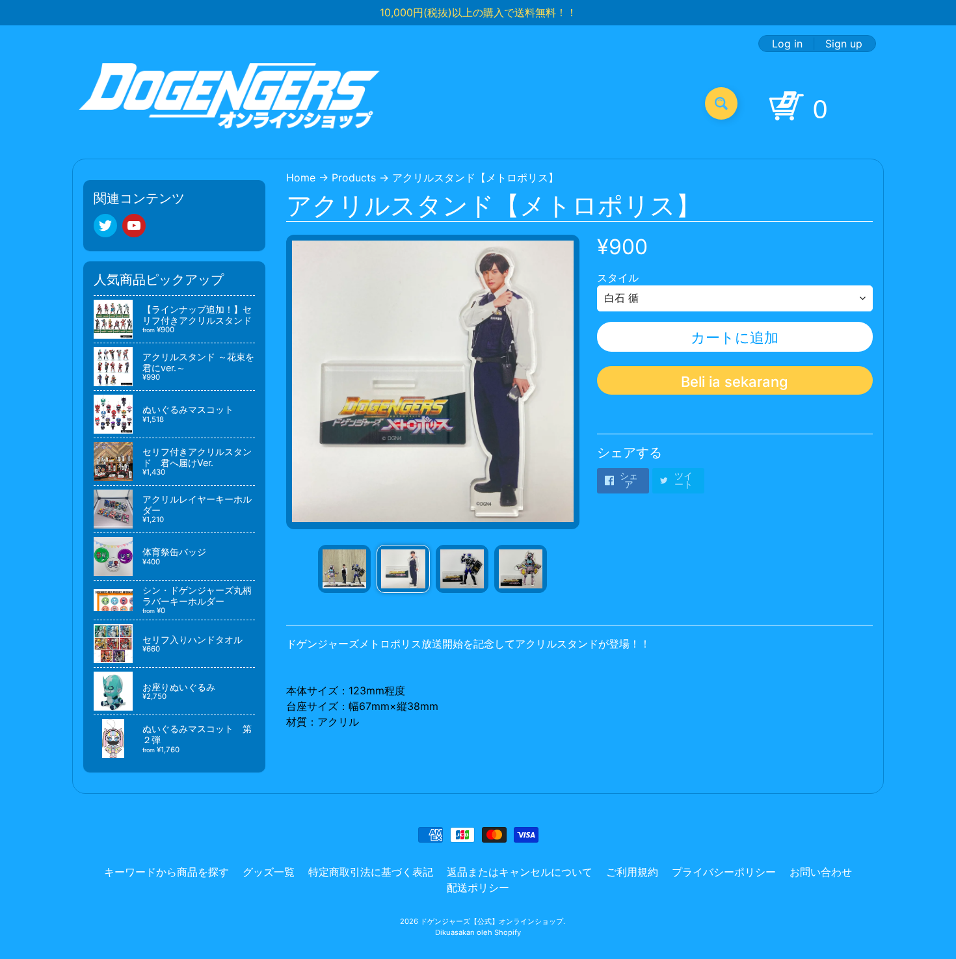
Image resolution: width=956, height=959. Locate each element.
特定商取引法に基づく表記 (370, 871)
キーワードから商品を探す (166, 871)
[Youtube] (134, 225)
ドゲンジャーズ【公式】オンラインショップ (491, 921)
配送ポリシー (478, 887)
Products (354, 177)
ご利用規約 (632, 871)
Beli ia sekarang (734, 381)
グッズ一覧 (269, 871)
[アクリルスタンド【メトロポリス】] (344, 569)
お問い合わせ (821, 871)
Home (300, 177)
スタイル (618, 277)
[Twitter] (105, 225)
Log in (787, 43)
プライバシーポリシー (724, 871)
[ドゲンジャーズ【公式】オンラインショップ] (230, 103)
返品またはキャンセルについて (519, 871)
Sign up (843, 43)
